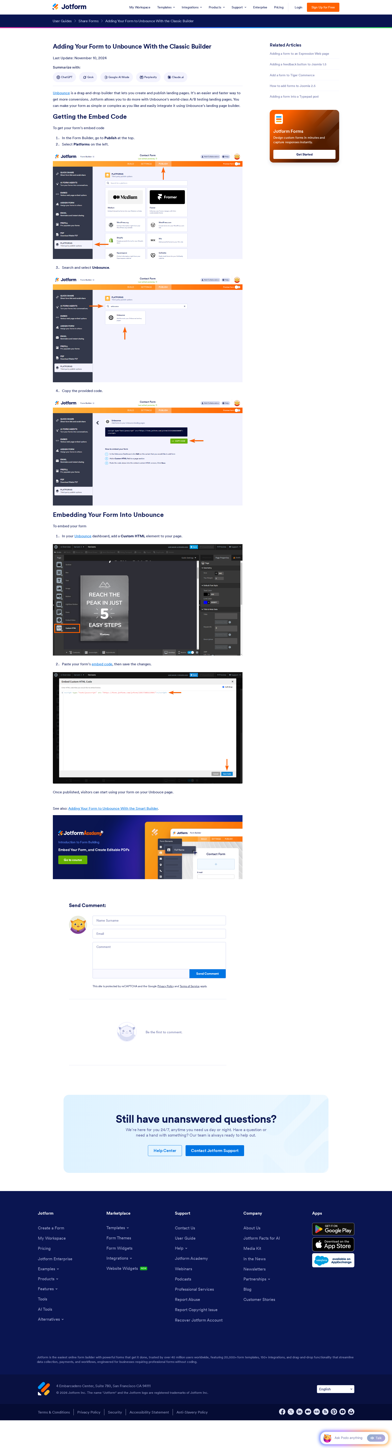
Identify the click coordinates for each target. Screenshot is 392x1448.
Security (115, 1412)
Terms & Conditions (54, 1412)
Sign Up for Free (323, 7)
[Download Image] (235, 252)
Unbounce (61, 93)
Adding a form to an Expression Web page (299, 54)
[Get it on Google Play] (333, 1229)
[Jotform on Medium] (308, 1412)
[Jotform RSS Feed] (325, 1412)
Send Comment (207, 974)
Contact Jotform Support (214, 1150)
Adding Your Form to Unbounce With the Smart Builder (113, 808)
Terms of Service (190, 986)
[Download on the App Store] (333, 1244)
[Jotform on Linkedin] (299, 1412)
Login (299, 7)
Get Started (304, 154)
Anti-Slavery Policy (192, 1412)
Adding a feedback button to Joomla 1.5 (298, 64)
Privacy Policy (165, 986)
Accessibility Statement (149, 1412)
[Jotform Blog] (317, 1412)
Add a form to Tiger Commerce (292, 75)
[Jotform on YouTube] (342, 1412)
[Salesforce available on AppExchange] (333, 1260)
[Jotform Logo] (69, 7)
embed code (102, 664)
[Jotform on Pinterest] (334, 1412)
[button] (327, 1438)
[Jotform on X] (291, 1412)
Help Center (165, 1150)
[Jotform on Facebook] (282, 1412)
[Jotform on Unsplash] (351, 1412)
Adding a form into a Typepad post (294, 97)
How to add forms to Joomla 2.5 (292, 86)
